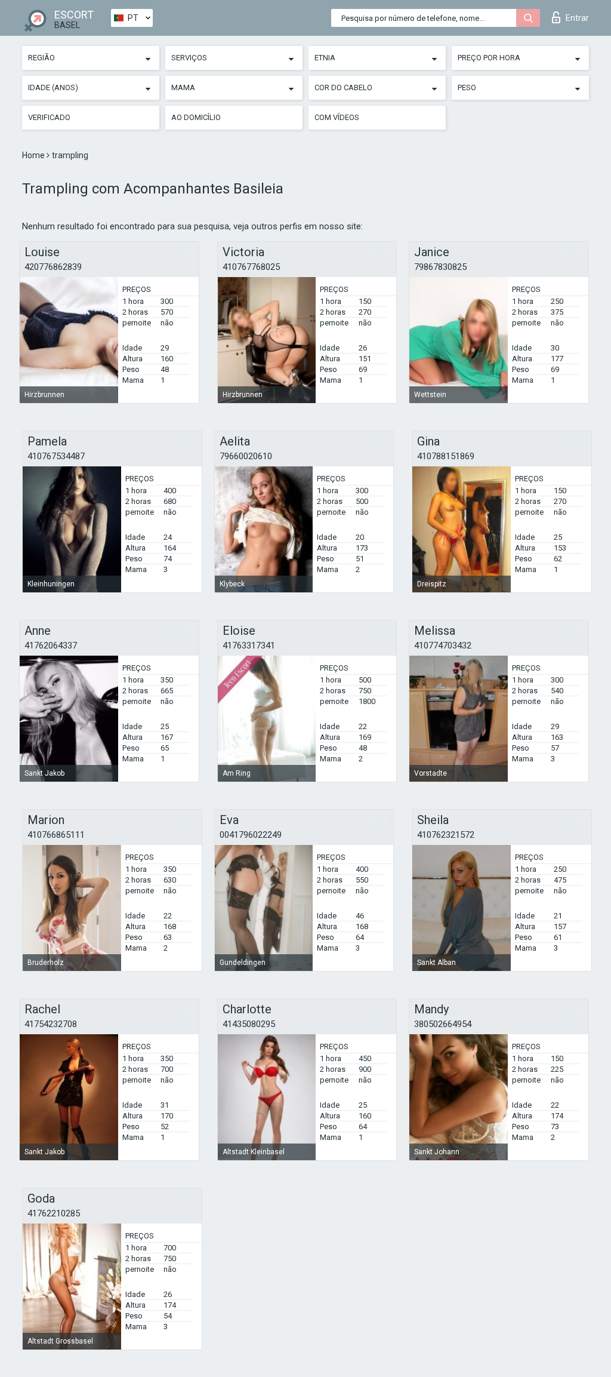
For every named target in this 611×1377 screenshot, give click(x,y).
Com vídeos (336, 117)
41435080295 (249, 1024)
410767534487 (56, 456)
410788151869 (445, 456)
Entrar (577, 18)
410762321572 (445, 834)
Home (34, 155)
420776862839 (53, 267)
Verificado (49, 117)
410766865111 (56, 834)
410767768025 (251, 267)
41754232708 (50, 1024)
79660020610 (246, 456)
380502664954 (442, 1024)
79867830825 (440, 267)
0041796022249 (251, 834)
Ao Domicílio (196, 117)
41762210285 (53, 1213)
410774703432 (442, 645)
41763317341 (249, 645)
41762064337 (50, 645)
